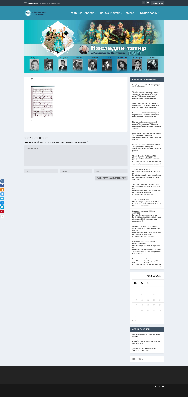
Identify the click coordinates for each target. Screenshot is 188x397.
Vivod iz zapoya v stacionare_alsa (144, 92)
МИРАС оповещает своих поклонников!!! (144, 220)
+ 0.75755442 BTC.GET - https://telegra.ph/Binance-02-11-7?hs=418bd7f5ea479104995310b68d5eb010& (146, 203)
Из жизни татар (110, 13)
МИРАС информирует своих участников (146, 86)
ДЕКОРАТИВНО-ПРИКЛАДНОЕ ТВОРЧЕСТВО (143, 193)
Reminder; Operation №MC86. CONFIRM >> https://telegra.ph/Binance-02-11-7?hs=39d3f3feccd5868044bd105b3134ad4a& (146, 215)
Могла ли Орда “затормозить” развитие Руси (146, 253)
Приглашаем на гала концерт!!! (50, 3)
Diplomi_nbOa (137, 122)
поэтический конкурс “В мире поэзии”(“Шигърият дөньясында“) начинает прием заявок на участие (144, 96)
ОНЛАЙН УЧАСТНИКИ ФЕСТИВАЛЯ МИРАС (146, 342)
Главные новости (82, 13)
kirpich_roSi (136, 133)
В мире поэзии (149, 13)
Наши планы (144, 206)
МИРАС (130, 13)
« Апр (134, 320)
